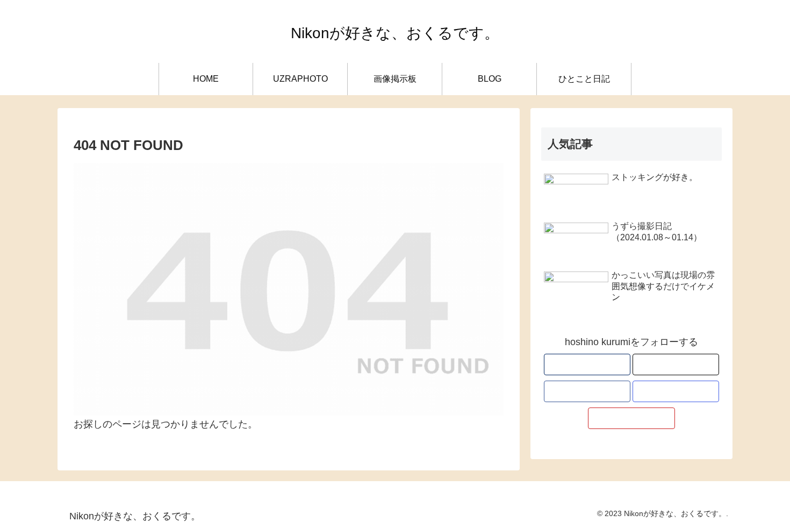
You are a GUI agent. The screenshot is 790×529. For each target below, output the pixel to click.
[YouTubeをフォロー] (631, 418)
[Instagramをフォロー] (676, 391)
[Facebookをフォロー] (587, 391)
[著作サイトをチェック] (587, 364)
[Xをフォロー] (676, 364)
